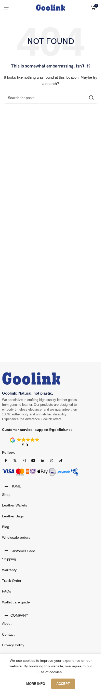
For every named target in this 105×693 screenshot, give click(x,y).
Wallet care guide (16, 602)
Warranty (9, 570)
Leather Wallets (14, 505)
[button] (25, 442)
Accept (63, 684)
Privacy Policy (13, 645)
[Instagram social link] (24, 460)
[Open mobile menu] (6, 8)
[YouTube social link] (33, 460)
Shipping (9, 559)
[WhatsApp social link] (52, 460)
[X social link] (15, 460)
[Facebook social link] (6, 460)
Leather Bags (13, 516)
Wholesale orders (16, 537)
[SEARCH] (91, 98)
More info (36, 684)
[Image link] (31, 378)
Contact (8, 634)
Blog (5, 527)
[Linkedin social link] (42, 460)
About (6, 623)
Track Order (11, 581)
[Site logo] (50, 7)
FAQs (6, 591)
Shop (6, 495)
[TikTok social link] (61, 460)
